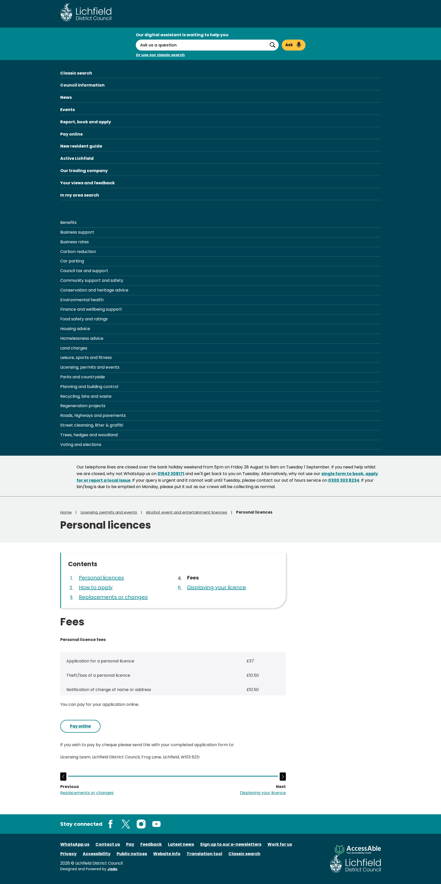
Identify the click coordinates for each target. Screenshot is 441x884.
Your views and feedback (87, 183)
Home (66, 512)
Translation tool (204, 854)
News (66, 97)
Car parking (72, 261)
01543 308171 (170, 474)
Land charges (73, 348)
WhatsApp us (74, 844)
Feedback (151, 844)
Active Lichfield (77, 158)
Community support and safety (91, 280)
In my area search (79, 195)
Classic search (76, 73)
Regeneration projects (82, 406)
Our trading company (84, 171)
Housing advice (75, 329)
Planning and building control (89, 387)
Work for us (279, 844)
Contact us (107, 844)
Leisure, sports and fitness (86, 357)
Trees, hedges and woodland (89, 435)
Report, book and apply (85, 122)
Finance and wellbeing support (91, 309)
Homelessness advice (81, 338)
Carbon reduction (78, 252)
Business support (77, 232)
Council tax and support (84, 271)
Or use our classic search (160, 54)
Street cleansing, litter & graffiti (91, 425)
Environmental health (82, 300)
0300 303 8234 (343, 480)
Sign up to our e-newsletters (230, 844)
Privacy (68, 854)
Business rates (74, 242)
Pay (130, 844)
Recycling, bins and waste (86, 396)
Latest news (181, 844)
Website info (166, 854)
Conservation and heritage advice (94, 290)
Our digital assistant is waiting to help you (182, 35)
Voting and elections (80, 444)
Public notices (132, 854)
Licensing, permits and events (89, 367)
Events (67, 110)
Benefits (68, 222)
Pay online (71, 134)
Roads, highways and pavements (93, 415)
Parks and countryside (82, 377)
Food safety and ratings (84, 319)
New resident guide (81, 146)
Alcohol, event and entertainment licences (186, 512)
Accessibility (97, 854)
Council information (82, 85)
